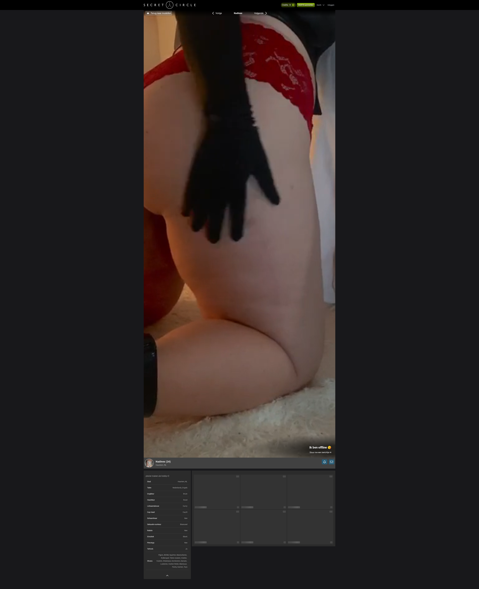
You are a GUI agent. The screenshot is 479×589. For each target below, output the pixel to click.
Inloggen (331, 5)
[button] (321, 4)
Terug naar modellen (161, 13)
